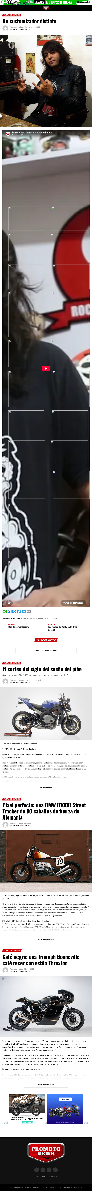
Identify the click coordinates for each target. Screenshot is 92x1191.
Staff (44, 1176)
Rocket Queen (51, 618)
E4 (81, 1187)
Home (37, 1176)
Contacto (53, 1176)
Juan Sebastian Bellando (32, 618)
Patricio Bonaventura (21, 29)
